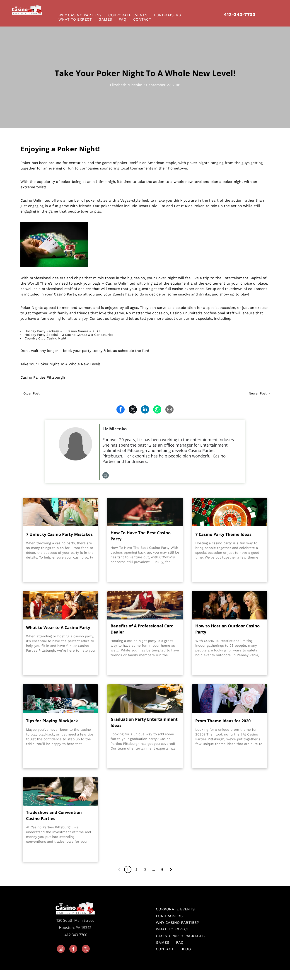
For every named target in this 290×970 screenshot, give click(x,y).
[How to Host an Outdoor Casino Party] (229, 605)
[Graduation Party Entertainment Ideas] (145, 698)
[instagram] (61, 949)
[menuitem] (81, 15)
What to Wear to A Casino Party (58, 627)
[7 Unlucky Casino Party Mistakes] (60, 512)
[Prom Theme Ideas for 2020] (229, 698)
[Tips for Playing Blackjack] (60, 698)
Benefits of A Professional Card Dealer (142, 629)
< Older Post (30, 393)
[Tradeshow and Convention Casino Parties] (60, 791)
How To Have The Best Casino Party (141, 536)
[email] (105, 476)
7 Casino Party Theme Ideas (223, 534)
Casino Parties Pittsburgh (42, 377)
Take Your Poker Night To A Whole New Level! (60, 364)
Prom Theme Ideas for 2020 (223, 720)
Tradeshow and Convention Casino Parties (54, 815)
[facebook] (73, 949)
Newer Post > (259, 393)
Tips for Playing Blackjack (52, 720)
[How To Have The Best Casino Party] (145, 512)
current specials (198, 318)
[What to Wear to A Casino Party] (60, 605)
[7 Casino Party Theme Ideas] (229, 512)
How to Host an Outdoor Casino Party (227, 629)
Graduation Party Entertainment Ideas (144, 722)
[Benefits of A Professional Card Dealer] (145, 605)
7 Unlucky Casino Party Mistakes (59, 534)
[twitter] (86, 949)
